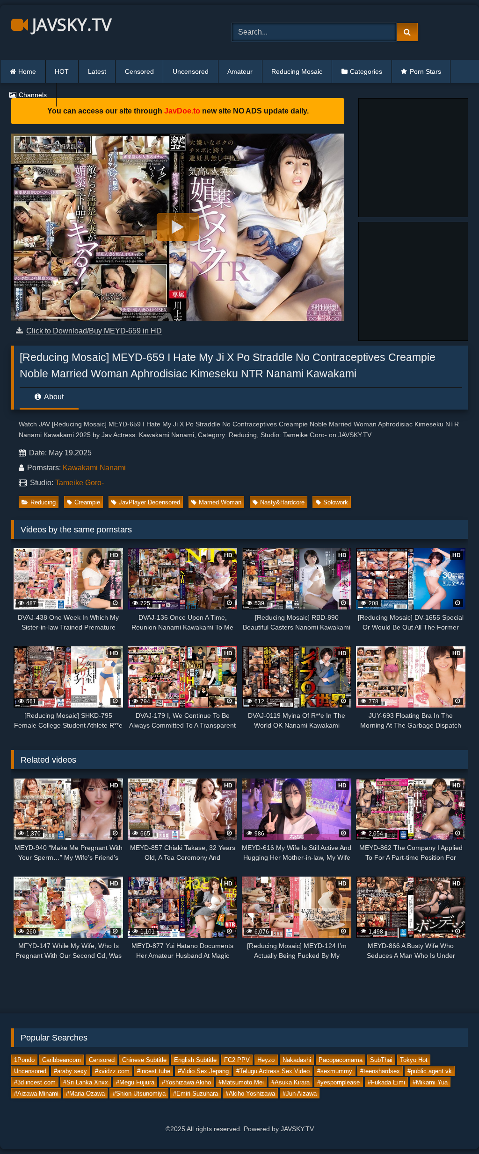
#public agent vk (429, 1071)
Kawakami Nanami (94, 468)
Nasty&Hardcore (282, 502)
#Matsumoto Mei (241, 1082)
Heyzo (266, 1059)
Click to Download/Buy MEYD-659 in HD (94, 331)
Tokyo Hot (414, 1059)
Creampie (87, 502)
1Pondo (24, 1059)
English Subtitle (195, 1059)
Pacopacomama (341, 1059)
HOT (62, 71)
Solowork (335, 502)
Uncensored (191, 71)
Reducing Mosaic (296, 71)
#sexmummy (334, 1071)
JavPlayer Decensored (149, 502)
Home (27, 71)
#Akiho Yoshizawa (250, 1093)
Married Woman (220, 502)
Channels (33, 95)
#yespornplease (338, 1082)
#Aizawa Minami (36, 1093)
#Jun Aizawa (300, 1093)
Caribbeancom (61, 1059)
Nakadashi (297, 1059)
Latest (97, 71)
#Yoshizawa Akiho (186, 1082)
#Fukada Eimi (386, 1082)
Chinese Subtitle (144, 1059)
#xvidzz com (112, 1071)
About (53, 397)
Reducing (43, 502)
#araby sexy (70, 1071)
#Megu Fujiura (135, 1082)
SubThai (381, 1059)
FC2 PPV (237, 1059)
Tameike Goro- (79, 483)
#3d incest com (35, 1082)
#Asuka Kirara (290, 1082)
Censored (139, 71)
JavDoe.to (182, 111)
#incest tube (153, 1071)
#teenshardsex (380, 1071)
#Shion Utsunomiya (139, 1093)
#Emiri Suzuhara (195, 1093)
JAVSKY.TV (69, 24)
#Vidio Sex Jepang (203, 1071)
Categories (366, 71)
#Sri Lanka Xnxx (85, 1082)
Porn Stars (425, 71)
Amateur (240, 71)
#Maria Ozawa (85, 1093)
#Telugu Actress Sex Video (273, 1071)
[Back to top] (450, 1126)
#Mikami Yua (430, 1082)
